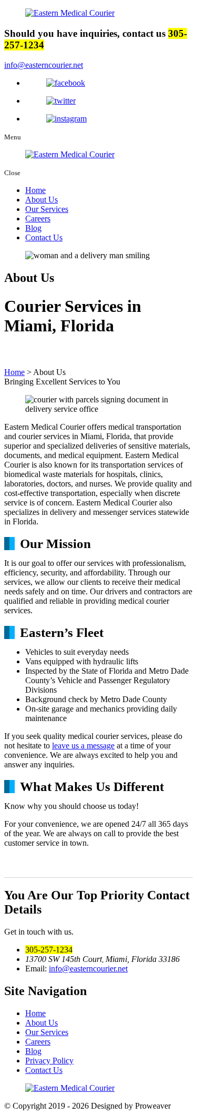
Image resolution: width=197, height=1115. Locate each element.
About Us (41, 199)
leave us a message (83, 745)
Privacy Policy (49, 1060)
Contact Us (44, 237)
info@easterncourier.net (43, 64)
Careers (37, 218)
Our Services (46, 209)
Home (35, 190)
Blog (33, 228)
